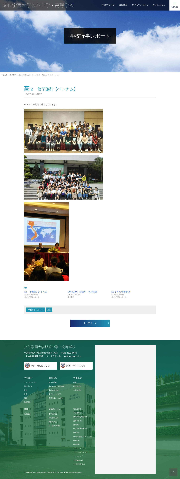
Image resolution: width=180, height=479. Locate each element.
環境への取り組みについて (82, 436)
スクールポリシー (30, 382)
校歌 (25, 390)
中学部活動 (77, 390)
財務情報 (76, 444)
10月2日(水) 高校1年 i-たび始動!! (82, 292)
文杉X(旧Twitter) (79, 464)
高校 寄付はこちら (75, 365)
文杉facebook (78, 460)
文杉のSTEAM (54, 390)
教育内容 (53, 378)
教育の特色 (53, 382)
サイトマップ (78, 456)
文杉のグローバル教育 (57, 386)
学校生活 (77, 378)
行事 (74, 382)
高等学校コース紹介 (56, 398)
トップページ (90, 323)
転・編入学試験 (54, 426)
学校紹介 (28, 378)
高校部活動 (77, 386)
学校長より (28, 386)
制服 (25, 398)
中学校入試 (53, 414)
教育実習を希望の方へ (81, 417)
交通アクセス (108, 5)
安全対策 (76, 432)
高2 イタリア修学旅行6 (120, 292)
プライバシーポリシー (81, 452)
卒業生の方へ (78, 413)
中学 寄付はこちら (40, 365)
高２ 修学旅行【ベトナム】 (36, 292)
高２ (49, 310)
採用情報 (76, 440)
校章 (25, 394)
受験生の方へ (55, 409)
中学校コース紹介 (55, 394)
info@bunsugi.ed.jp (72, 356)
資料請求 (123, 5)
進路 (26, 409)
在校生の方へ (159, 5)
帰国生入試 (53, 422)
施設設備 (27, 402)
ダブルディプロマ (140, 5)
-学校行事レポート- (36, 310)
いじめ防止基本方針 (80, 429)
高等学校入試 (53, 418)
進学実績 (27, 414)
